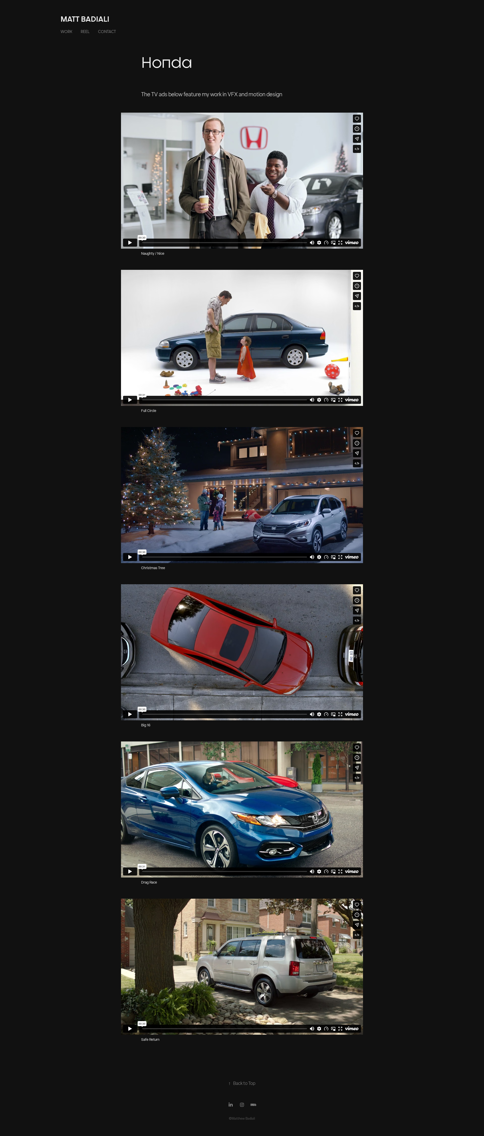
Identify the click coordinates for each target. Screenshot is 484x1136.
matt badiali (84, 18)
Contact (107, 31)
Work (66, 31)
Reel (85, 31)
